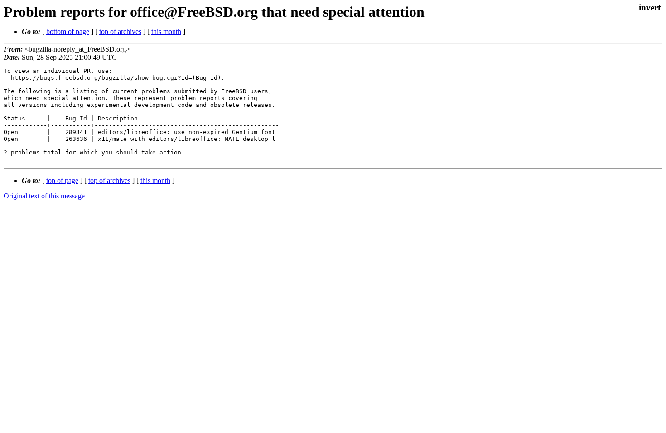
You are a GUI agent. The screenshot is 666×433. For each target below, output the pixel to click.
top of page (62, 180)
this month (166, 31)
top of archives (120, 31)
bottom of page (67, 31)
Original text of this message (44, 196)
